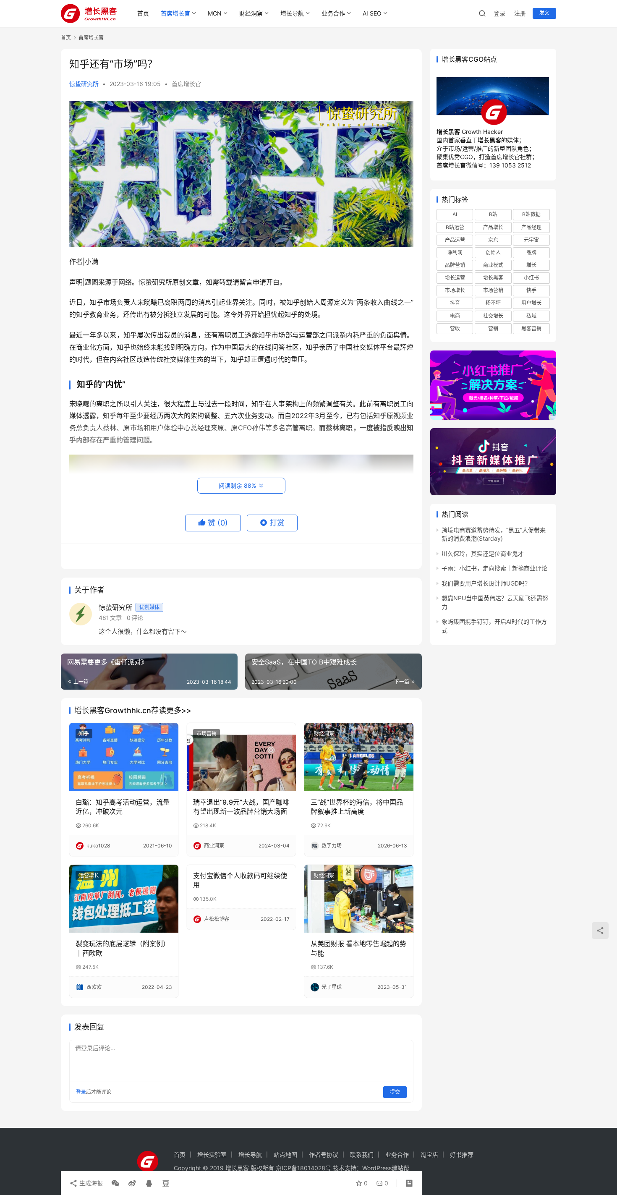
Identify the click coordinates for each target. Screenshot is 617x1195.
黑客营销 (531, 328)
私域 (531, 316)
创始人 (493, 252)
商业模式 (493, 265)
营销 (493, 328)
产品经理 (531, 227)
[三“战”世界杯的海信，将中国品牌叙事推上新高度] (358, 757)
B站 (493, 214)
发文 (544, 13)
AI (454, 214)
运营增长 (89, 875)
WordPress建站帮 (385, 1167)
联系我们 (362, 1154)
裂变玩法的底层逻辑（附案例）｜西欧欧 (123, 948)
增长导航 (292, 13)
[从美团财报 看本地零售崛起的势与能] (358, 899)
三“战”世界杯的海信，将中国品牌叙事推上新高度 (357, 807)
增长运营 (455, 278)
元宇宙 (531, 240)
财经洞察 (251, 13)
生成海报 (90, 1183)
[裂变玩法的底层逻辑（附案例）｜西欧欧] (123, 899)
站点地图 (285, 1154)
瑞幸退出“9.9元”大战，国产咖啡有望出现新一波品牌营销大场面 (241, 807)
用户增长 (531, 303)
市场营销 (206, 733)
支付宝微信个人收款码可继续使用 (240, 880)
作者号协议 (323, 1154)
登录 (499, 13)
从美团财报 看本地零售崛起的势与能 (358, 948)
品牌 (531, 252)
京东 (493, 240)
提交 (395, 1092)
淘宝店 (429, 1154)
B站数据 (531, 214)
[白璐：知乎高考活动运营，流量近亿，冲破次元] (123, 757)
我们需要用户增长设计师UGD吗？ (486, 583)
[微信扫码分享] (115, 1183)
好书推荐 (461, 1154)
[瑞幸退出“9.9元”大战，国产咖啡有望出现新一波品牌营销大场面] (241, 757)
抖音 (455, 303)
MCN (215, 13)
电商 (455, 316)
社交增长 (493, 316)
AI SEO (372, 13)
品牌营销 (455, 265)
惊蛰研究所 (84, 83)
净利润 (455, 252)
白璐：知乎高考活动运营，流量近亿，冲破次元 (123, 807)
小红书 (531, 278)
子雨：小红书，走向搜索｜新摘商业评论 (494, 568)
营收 (455, 328)
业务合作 (333, 13)
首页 (143, 13)
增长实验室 (212, 1154)
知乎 (84, 733)
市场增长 (455, 290)
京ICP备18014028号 (303, 1167)
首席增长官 (175, 13)
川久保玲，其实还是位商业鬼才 (483, 553)
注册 (520, 13)
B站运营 (455, 227)
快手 (531, 290)
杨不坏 (493, 303)
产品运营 (455, 240)
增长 (531, 265)
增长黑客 (493, 278)
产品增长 (493, 227)
